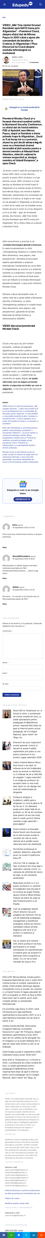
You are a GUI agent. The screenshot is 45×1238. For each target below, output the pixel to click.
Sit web (5, 684)
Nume (5, 663)
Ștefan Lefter (17, 57)
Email (5, 673)
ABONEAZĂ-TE (22, 499)
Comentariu (7, 631)
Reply (4, 547)
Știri (4, 17)
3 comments (34, 62)
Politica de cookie (12, 1198)
